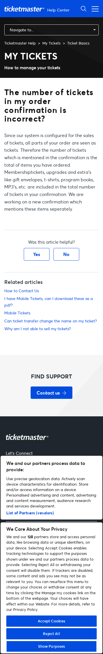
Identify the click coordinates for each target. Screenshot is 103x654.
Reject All (51, 633)
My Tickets (51, 43)
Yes (36, 254)
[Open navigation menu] (93, 8)
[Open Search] (83, 8)
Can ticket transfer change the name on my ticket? (50, 321)
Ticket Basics (78, 43)
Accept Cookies (52, 621)
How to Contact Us (21, 290)
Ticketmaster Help (20, 43)
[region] (51, 554)
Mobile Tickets (17, 313)
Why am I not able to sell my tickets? (37, 328)
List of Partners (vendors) (30, 512)
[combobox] (51, 29)
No (66, 254)
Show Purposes (51, 646)
